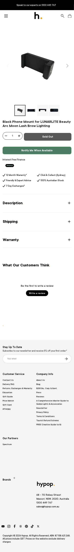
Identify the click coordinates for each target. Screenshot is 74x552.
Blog (38, 384)
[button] (69, 16)
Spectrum (7, 444)
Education (7, 392)
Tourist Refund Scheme (47, 420)
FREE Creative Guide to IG (48, 425)
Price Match (8, 401)
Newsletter (41, 408)
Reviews (40, 397)
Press (38, 392)
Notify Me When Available (37, 150)
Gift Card (7, 405)
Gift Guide (8, 397)
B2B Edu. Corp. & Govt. (46, 388)
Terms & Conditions (45, 416)
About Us (40, 380)
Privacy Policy (42, 412)
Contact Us (8, 380)
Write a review (37, 293)
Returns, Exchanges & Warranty (17, 388)
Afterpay (7, 409)
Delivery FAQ (8, 384)
